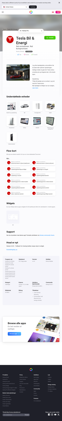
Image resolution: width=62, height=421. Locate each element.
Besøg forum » (49, 284)
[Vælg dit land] (52, 12)
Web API (36, 381)
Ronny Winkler (49, 261)
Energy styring (51, 387)
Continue (32, 7)
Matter (49, 381)
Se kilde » (7, 292)
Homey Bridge (6, 385)
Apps (4, 29)
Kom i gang (36, 377)
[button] (15, 6)
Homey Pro (5, 379)
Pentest (35, 395)
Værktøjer (7, 284)
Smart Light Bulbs (7, 403)
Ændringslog (36, 383)
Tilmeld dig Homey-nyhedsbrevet (11, 412)
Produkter (5, 375)
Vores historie (23, 379)
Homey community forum (47, 235)
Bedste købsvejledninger (9, 393)
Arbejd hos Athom (24, 377)
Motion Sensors (6, 395)
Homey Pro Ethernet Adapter (9, 389)
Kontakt (21, 392)
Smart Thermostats (7, 399)
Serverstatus (36, 385)
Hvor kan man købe (24, 383)
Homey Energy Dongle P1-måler (10, 387)
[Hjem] (31, 12)
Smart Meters (6, 405)
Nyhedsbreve (23, 389)
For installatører (37, 400)
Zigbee (49, 379)
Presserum (22, 387)
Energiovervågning (52, 389)
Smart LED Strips (6, 401)
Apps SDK (36, 379)
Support (21, 381)
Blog (21, 385)
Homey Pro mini (6, 381)
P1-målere (50, 391)
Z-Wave (49, 377)
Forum (35, 393)
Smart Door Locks (7, 397)
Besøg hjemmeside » (37, 286)
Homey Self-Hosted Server (9, 383)
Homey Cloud (6, 377)
